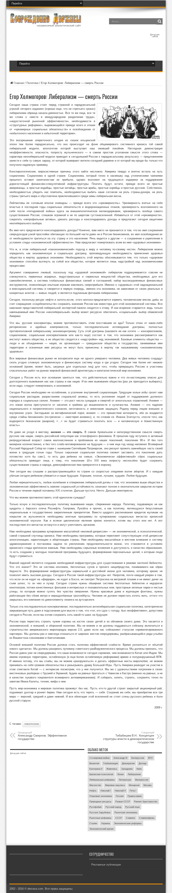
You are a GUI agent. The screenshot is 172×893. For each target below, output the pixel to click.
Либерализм (31, 724)
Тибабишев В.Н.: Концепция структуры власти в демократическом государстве (128, 737)
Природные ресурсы (100, 801)
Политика (32, 83)
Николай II (120, 790)
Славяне (130, 818)
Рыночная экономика (126, 812)
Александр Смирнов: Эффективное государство (42, 735)
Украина (105, 823)
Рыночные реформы (100, 818)
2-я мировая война (99, 758)
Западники (127, 769)
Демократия (128, 763)
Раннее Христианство (145, 801)
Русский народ (113, 807)
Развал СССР (122, 801)
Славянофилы (146, 818)
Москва (147, 785)
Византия (94, 763)
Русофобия (95, 807)
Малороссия (141, 779)
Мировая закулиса (115, 785)
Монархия (134, 785)
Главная (19, 83)
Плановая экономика (100, 796)
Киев (139, 769)
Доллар (142, 763)
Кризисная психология (101, 774)
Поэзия (120, 796)
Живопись (111, 769)
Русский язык (132, 807)
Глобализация (110, 763)
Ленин (120, 774)
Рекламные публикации (106, 864)
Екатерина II (95, 769)
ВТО (150, 758)
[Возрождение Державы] (45, 24)
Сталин (93, 823)
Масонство (95, 785)
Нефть (92, 790)
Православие (135, 796)
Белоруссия (137, 758)
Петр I (133, 790)
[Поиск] (159, 21)
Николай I (105, 790)
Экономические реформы (128, 823)
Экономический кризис (101, 829)
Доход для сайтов (154, 36)
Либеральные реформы (102, 779)
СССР (118, 818)
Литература (125, 779)
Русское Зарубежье (100, 812)
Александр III (120, 758)
